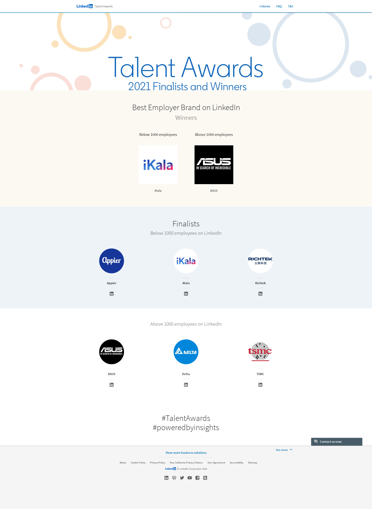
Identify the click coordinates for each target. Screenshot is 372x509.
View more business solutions (186, 452)
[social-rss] (205, 478)
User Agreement (216, 462)
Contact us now (330, 441)
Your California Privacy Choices (186, 462)
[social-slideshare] (174, 478)
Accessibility (236, 462)
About (123, 462)
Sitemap (252, 462)
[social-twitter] (182, 478)
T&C (291, 6)
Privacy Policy (157, 462)
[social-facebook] (197, 478)
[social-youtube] (190, 478)
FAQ (279, 6)
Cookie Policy (138, 462)
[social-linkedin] (166, 478)
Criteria (265, 6)
